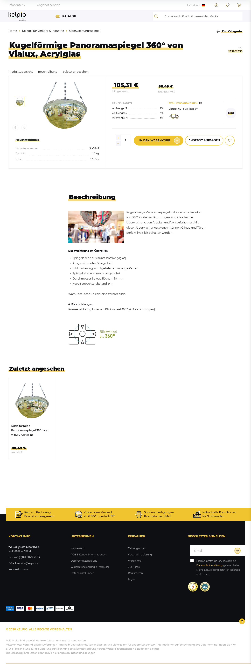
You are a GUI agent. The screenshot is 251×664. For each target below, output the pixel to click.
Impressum (77, 548)
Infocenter (16, 5)
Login (131, 579)
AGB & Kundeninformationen (88, 554)
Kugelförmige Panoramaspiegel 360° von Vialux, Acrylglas (29, 430)
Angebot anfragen (204, 140)
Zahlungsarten (136, 548)
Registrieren (135, 573)
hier (233, 644)
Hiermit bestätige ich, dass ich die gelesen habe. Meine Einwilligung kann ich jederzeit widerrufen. (218, 567)
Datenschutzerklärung (84, 560)
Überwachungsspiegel (84, 30)
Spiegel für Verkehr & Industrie (43, 30)
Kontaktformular (19, 569)
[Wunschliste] (227, 5)
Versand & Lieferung (140, 554)
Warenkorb (134, 560)
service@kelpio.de (27, 563)
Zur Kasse (134, 566)
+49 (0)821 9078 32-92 (26, 547)
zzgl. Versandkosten (183, 103)
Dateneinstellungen (82, 573)
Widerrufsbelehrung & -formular (90, 566)
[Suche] (157, 16)
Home (13, 30)
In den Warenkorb (154, 140)
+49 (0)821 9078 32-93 (27, 557)
